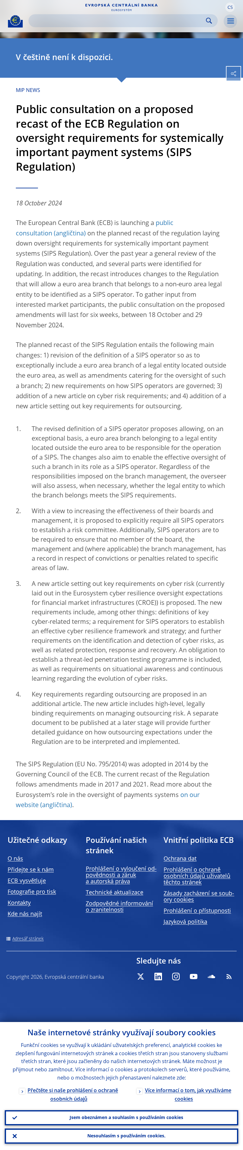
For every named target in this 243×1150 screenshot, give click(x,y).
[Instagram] (176, 976)
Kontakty (19, 903)
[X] (140, 976)
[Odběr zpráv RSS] (229, 976)
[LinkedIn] (158, 976)
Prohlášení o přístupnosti (197, 911)
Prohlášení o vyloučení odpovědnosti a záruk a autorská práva (121, 875)
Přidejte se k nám (31, 870)
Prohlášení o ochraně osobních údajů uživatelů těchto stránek (197, 876)
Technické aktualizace (114, 893)
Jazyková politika (185, 922)
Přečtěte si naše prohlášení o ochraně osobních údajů (73, 1095)
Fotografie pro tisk (32, 892)
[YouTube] (193, 976)
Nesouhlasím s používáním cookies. (126, 1136)
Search (209, 20)
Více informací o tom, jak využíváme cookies (188, 1095)
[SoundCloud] (211, 976)
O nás (15, 859)
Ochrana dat (180, 859)
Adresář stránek (28, 939)
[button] (230, 7)
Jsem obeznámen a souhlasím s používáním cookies (126, 1118)
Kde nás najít (25, 914)
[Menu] (230, 21)
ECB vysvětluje (27, 881)
